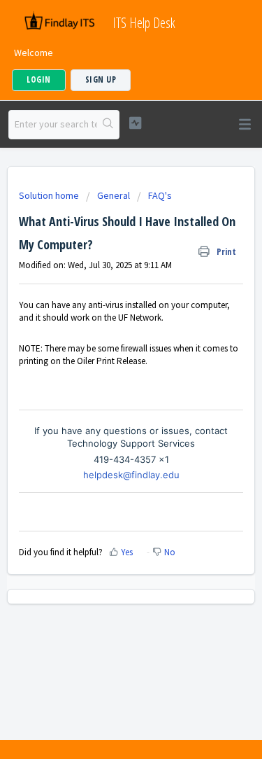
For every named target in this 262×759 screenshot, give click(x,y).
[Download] (105, 370)
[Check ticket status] (135, 123)
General (113, 195)
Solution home (50, 195)
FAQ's (160, 195)
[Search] (108, 125)
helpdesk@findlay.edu (131, 474)
